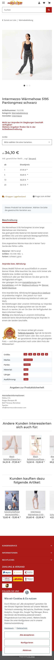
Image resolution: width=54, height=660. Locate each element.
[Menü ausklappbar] (3, 1)
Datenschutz (22, 628)
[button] (39, 3)
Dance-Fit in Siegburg (40, 293)
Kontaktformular (29, 282)
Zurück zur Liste (10, 20)
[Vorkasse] (18, 572)
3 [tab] (29, 85)
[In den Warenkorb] (4, 28)
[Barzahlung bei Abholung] (29, 572)
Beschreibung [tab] (9, 220)
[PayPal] (7, 572)
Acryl (26, 369)
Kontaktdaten (8, 285)
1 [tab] (24, 85)
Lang (26, 374)
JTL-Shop (31, 657)
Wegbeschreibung (30, 285)
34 (34, 354)
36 (38, 354)
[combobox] (27, 142)
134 (25, 354)
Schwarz (27, 364)
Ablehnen (27, 650)
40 (46, 354)
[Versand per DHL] (18, 579)
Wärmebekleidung (20, 113)
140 (30, 354)
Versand (32, 158)
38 (42, 354)
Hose (26, 379)
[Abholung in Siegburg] (29, 579)
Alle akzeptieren (27, 635)
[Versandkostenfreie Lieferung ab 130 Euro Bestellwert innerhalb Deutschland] (7, 579)
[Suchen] (49, 10)
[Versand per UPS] (7, 585)
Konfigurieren (27, 642)
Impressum (9, 628)
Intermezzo (28, 360)
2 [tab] (27, 85)
